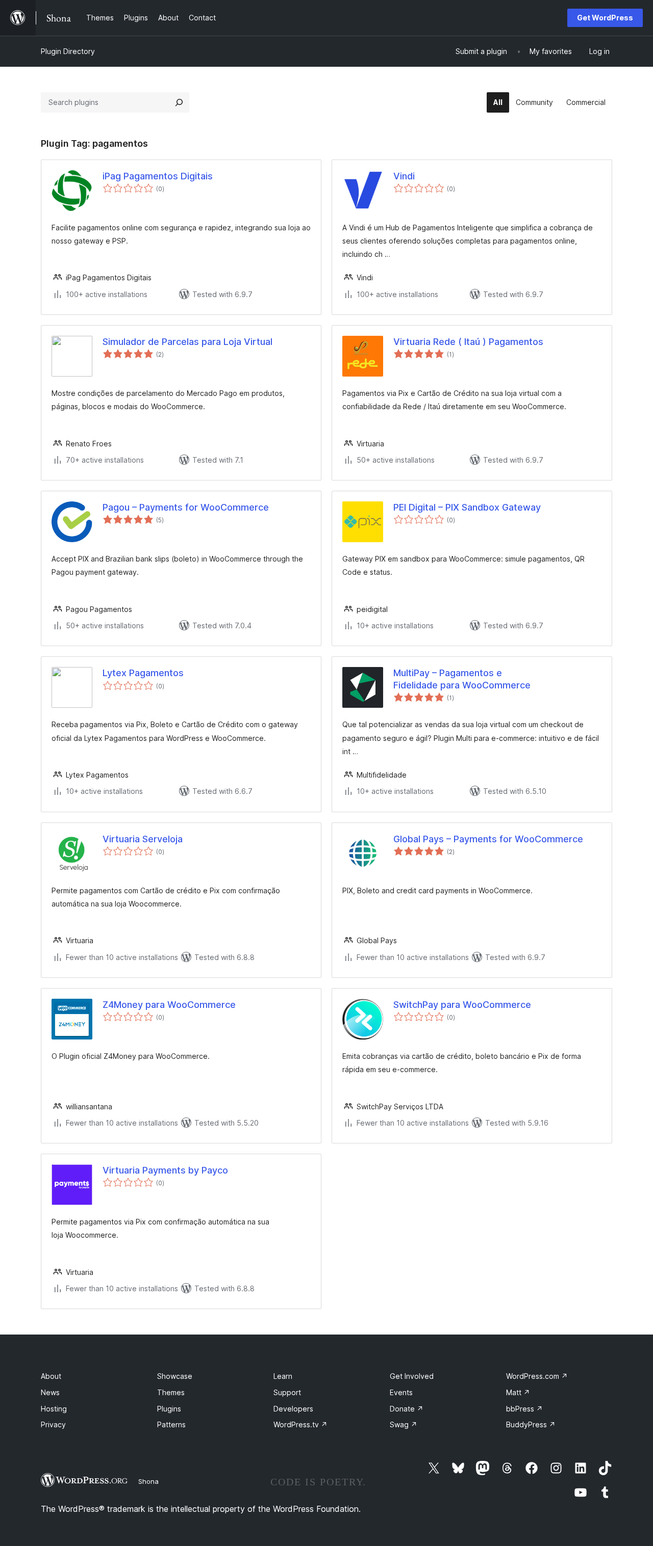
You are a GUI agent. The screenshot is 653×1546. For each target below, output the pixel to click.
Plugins (169, 1408)
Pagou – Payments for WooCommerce (186, 507)
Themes (171, 1392)
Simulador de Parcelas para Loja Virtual (187, 341)
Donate (406, 1408)
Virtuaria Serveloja (143, 839)
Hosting (54, 1408)
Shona (148, 1481)
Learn (282, 1376)
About (51, 1376)
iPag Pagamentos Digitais (158, 176)
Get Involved (412, 1376)
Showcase (174, 1376)
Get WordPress (605, 17)
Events (401, 1392)
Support (287, 1392)
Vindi (404, 176)
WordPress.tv (300, 1424)
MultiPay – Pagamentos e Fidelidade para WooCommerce (462, 679)
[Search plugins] (179, 102)
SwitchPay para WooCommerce (462, 1004)
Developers (293, 1408)
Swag (403, 1424)
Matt (518, 1392)
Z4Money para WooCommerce (169, 1004)
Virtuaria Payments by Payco (165, 1170)
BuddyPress (531, 1424)
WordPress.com (537, 1376)
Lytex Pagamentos (143, 673)
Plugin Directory (68, 51)
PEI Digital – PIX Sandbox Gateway (467, 507)
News (50, 1392)
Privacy (53, 1424)
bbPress (524, 1408)
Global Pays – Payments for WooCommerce (488, 839)
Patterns (171, 1424)
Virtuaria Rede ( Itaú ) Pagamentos (468, 341)
